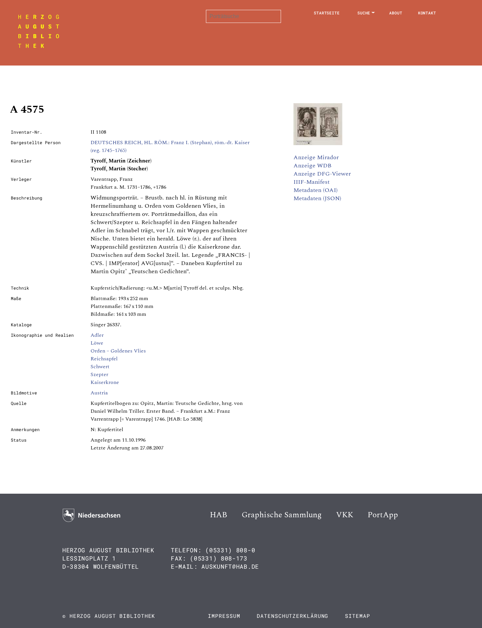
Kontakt (427, 12)
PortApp (383, 515)
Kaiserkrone (104, 382)
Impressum (224, 615)
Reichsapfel (104, 359)
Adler (97, 335)
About (395, 12)
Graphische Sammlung (282, 515)
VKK (344, 515)
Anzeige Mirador (316, 157)
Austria (99, 393)
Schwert (100, 367)
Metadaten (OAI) (315, 190)
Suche (364, 12)
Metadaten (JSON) (317, 198)
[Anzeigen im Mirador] (317, 143)
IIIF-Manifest (311, 182)
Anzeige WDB (312, 165)
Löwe (96, 343)
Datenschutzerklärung (292, 615)
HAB (218, 515)
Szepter (99, 374)
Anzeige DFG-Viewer (322, 173)
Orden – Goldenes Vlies (118, 351)
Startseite (327, 12)
